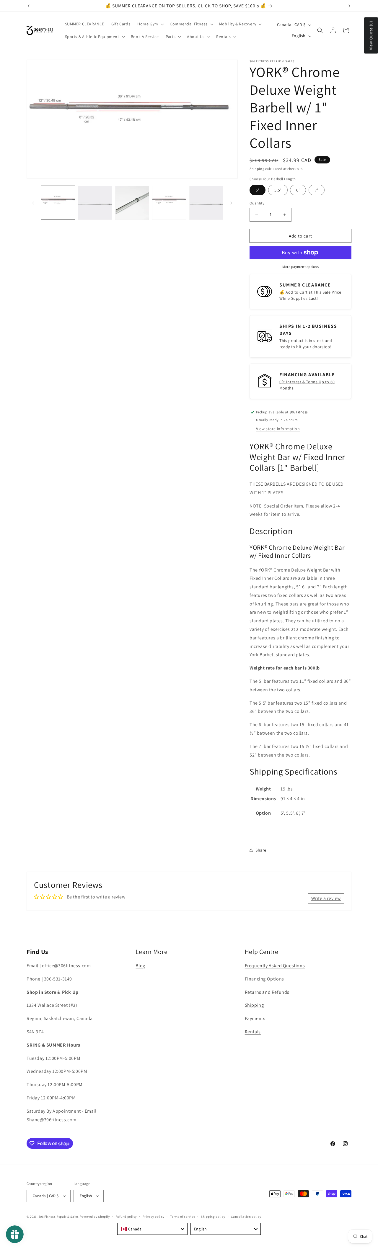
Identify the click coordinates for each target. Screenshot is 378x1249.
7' (316, 190)
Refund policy (126, 1216)
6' (298, 190)
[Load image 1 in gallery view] (58, 203)
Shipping (257, 168)
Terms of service (182, 1216)
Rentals (253, 1032)
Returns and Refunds (267, 992)
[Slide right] (231, 203)
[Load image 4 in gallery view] (169, 203)
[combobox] (152, 1229)
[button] (150, 24)
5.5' (277, 190)
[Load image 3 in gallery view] (132, 203)
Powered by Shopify (95, 1216)
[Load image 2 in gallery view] (95, 203)
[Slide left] (33, 203)
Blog (140, 965)
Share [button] (260, 850)
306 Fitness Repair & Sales (59, 1216)
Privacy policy (153, 1216)
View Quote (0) (371, 35)
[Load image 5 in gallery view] (206, 203)
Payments (255, 1018)
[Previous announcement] (28, 6)
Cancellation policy (246, 1216)
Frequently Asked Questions (275, 965)
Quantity (257, 203)
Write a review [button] (326, 898)
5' (257, 190)
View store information (278, 428)
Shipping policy (213, 1216)
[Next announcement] (349, 6)
